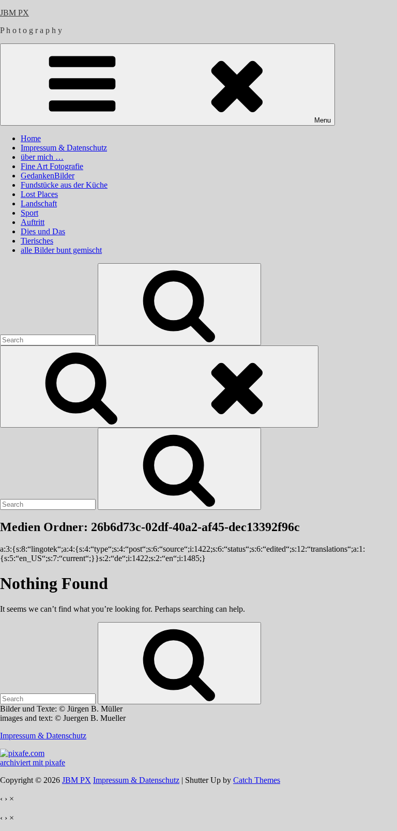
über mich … (42, 157)
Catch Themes (256, 780)
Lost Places (39, 194)
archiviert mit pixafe (32, 762)
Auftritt (32, 222)
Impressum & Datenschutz (64, 147)
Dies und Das (43, 231)
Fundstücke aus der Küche (64, 184)
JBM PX (14, 12)
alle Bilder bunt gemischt (61, 250)
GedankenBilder (47, 175)
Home (31, 138)
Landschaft (39, 203)
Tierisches (37, 240)
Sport (29, 212)
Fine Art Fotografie (52, 166)
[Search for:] (49, 339)
